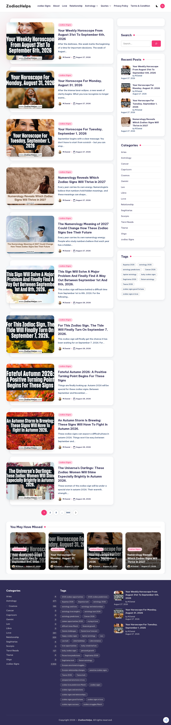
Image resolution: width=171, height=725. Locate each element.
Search (126, 35)
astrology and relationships (92, 607)
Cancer (125, 163)
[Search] (156, 43)
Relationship (127, 204)
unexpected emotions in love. (73, 680)
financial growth (89, 626)
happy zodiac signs (69, 636)
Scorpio (125, 216)
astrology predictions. (131, 270)
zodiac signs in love (130, 294)
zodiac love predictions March (74, 685)
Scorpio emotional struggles (73, 665)
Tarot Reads (127, 222)
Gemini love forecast (89, 631)
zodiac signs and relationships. (74, 695)
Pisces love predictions (71, 655)
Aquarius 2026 (128, 265)
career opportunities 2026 (72, 621)
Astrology (126, 158)
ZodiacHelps (18, 6)
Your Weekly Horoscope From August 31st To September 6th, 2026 (81, 35)
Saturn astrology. (148, 279)
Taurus (124, 227)
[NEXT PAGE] (75, 512)
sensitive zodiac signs (98, 670)
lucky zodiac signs (148, 274)
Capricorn (126, 169)
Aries (123, 152)
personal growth (87, 651)
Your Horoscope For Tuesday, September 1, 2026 (145, 103)
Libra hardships (79, 641)
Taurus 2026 (128, 284)
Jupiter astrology (129, 274)
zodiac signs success (70, 704)
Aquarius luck (83, 602)
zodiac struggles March (92, 704)
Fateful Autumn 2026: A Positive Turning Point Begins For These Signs (82, 376)
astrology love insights (71, 611)
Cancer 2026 (150, 270)
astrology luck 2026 (93, 611)
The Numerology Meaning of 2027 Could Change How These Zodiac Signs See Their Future (83, 228)
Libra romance (95, 641)
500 (68, 512)
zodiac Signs (65, 25)
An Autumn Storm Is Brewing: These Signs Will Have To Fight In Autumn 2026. (83, 424)
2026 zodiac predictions (97, 597)
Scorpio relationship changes (73, 670)
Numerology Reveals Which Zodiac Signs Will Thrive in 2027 (146, 122)
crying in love (93, 621)
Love (123, 198)
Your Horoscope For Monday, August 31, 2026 (146, 87)
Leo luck (65, 641)
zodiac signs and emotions (72, 690)
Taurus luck (81, 675)
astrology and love (69, 607)
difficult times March (70, 626)
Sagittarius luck (68, 660)
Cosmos (125, 175)
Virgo (124, 233)
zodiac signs (95, 685)
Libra (123, 192)
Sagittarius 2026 (129, 279)
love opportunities (69, 646)
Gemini (124, 181)
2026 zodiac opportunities (72, 597)
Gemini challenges (69, 631)
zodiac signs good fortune (133, 289)
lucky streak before (89, 646)
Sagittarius (126, 210)
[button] (75, 512)
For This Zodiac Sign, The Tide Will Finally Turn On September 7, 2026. (83, 330)
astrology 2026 (145, 265)
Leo (123, 187)
